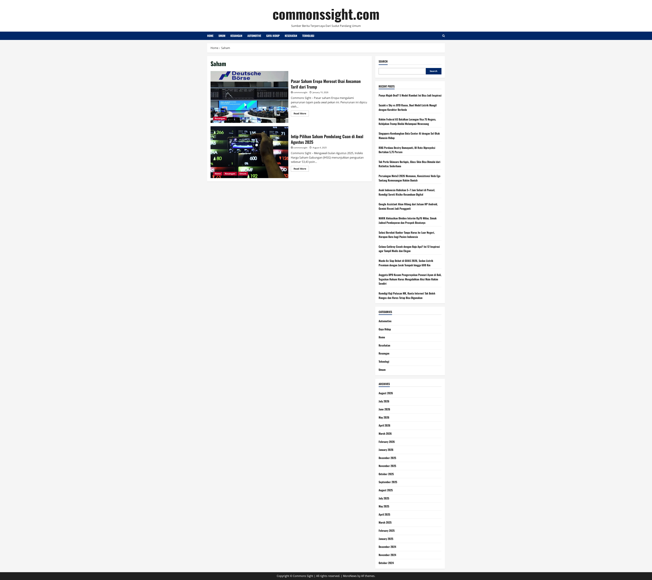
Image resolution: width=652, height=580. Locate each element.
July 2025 (384, 498)
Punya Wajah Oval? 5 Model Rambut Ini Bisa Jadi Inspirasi (410, 95)
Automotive (254, 36)
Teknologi (308, 36)
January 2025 (386, 539)
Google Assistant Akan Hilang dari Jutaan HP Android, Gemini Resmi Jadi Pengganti (408, 206)
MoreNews (350, 576)
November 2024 (387, 555)
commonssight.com (326, 14)
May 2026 (384, 417)
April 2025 (384, 514)
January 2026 (386, 450)
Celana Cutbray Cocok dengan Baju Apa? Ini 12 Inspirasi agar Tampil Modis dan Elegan (409, 249)
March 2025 (385, 522)
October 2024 (386, 563)
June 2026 (384, 409)
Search (383, 61)
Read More (301, 114)
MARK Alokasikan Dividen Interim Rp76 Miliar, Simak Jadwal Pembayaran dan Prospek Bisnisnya (408, 220)
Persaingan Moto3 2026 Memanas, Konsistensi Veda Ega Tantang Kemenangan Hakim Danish (409, 178)
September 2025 (388, 482)
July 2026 (384, 401)
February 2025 (387, 531)
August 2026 (386, 393)
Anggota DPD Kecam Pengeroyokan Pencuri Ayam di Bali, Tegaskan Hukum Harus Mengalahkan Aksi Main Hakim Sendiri (410, 279)
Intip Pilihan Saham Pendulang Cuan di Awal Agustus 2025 (249, 152)
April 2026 (384, 425)
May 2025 (384, 506)
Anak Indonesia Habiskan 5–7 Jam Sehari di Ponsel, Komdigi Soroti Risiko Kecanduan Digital (407, 192)
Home (210, 36)
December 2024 (387, 547)
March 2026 (385, 433)
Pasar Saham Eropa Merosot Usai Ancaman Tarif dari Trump (249, 97)
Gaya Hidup (273, 36)
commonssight (300, 92)
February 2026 (387, 442)
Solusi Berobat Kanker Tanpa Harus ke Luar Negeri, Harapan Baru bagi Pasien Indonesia (407, 234)
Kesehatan (291, 36)
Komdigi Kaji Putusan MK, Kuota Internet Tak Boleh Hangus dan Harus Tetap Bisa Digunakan (407, 295)
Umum (222, 36)
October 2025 (386, 474)
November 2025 (387, 466)
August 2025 (386, 490)
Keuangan (236, 36)
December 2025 (387, 458)
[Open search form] (443, 35)
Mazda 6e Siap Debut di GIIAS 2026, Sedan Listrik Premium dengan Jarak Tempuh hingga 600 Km (406, 263)
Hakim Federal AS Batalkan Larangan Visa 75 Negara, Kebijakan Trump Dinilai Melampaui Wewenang (407, 121)
